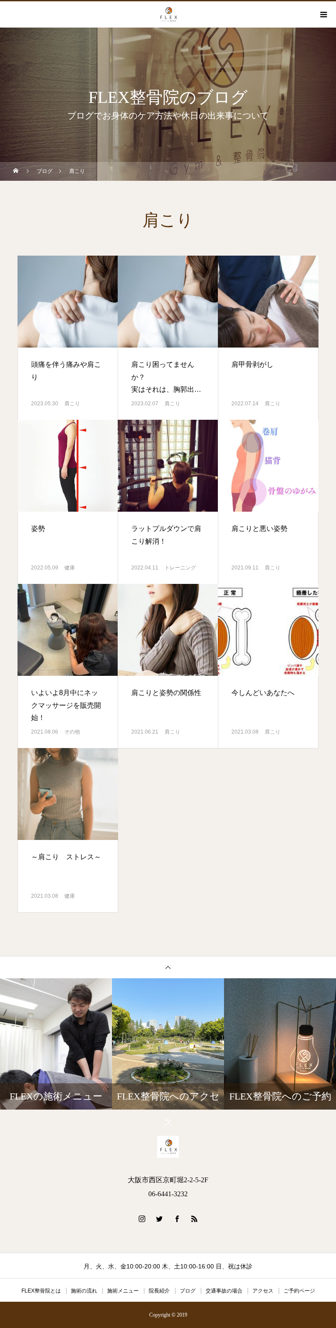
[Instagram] (141, 1218)
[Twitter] (159, 1218)
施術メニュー (123, 1291)
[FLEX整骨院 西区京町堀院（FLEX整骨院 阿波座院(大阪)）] (168, 1147)
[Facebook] (176, 1218)
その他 (72, 732)
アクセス (262, 1291)
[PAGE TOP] (168, 967)
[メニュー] (323, 14)
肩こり (72, 404)
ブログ (188, 1291)
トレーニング (180, 568)
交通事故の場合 (224, 1291)
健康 (69, 568)
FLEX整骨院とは (41, 1291)
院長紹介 (159, 1291)
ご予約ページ (299, 1291)
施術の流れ (84, 1291)
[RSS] (194, 1218)
